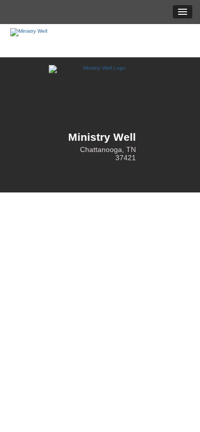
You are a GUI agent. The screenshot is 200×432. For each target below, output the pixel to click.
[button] (182, 11)
